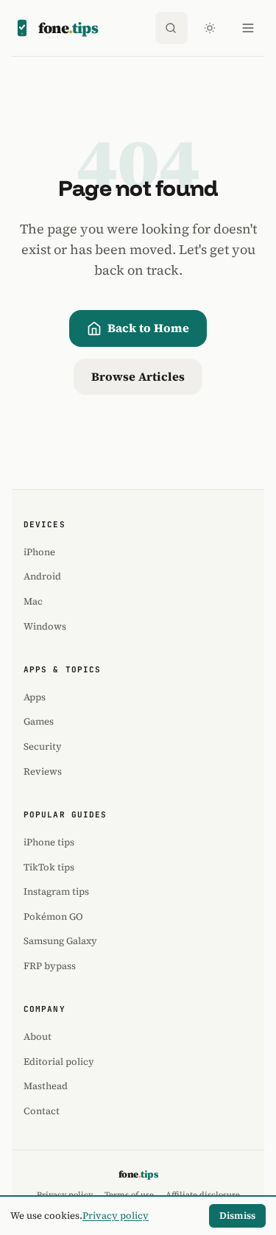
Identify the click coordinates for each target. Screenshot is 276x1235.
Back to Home (148, 328)
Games (39, 721)
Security (43, 746)
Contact (42, 1111)
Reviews (43, 771)
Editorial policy (59, 1061)
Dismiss (237, 1215)
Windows (45, 626)
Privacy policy (115, 1215)
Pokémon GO (53, 916)
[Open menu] (248, 28)
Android (42, 576)
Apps (35, 697)
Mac (33, 601)
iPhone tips (49, 842)
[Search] (171, 28)
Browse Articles (138, 376)
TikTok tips (49, 867)
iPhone (39, 552)
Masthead (46, 1086)
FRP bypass (50, 966)
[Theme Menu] (210, 28)
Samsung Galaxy (60, 941)
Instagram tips (56, 891)
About (38, 1036)
